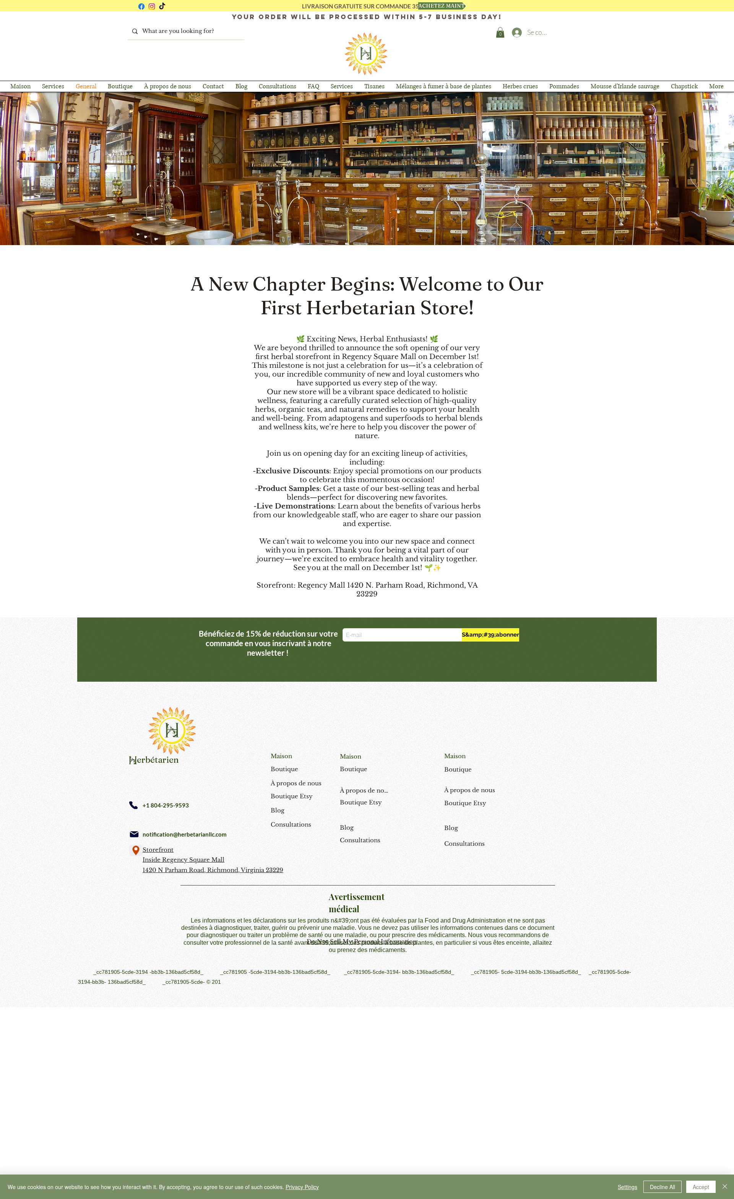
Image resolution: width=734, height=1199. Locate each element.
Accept (701, 1187)
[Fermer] (724, 1187)
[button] (500, 32)
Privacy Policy (302, 1187)
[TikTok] (162, 6)
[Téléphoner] (133, 805)
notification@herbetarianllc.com (185, 834)
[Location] (136, 850)
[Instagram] (152, 6)
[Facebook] (141, 6)
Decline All (662, 1187)
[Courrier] (134, 834)
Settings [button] (627, 1187)
